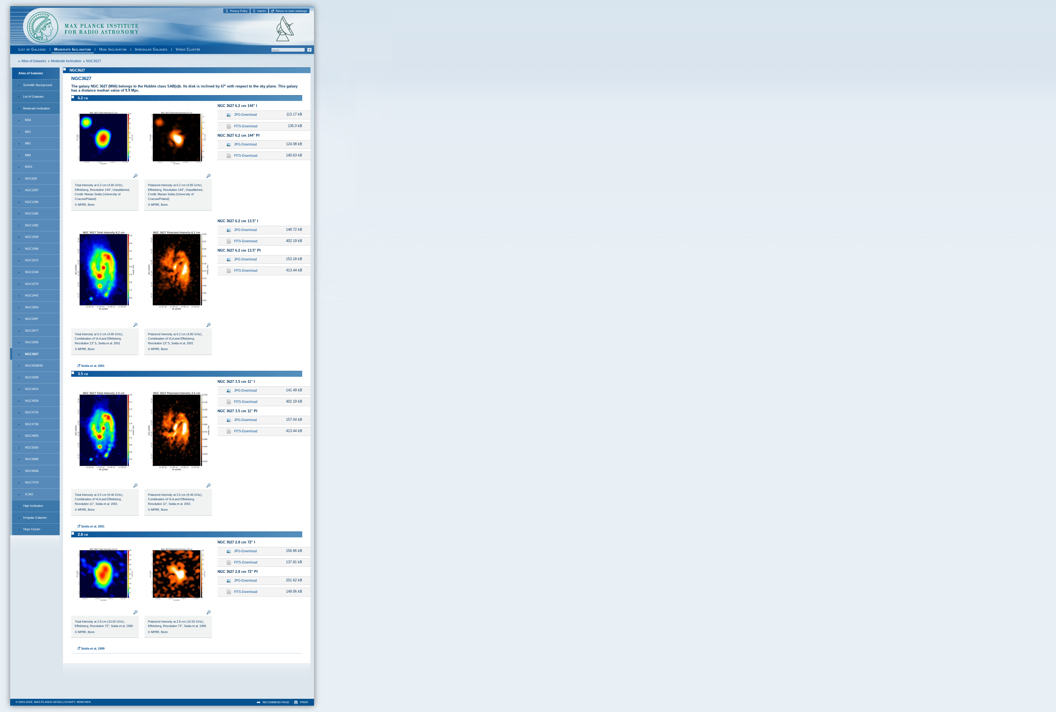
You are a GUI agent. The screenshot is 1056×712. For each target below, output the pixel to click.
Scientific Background (37, 85)
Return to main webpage (291, 10)
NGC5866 (31, 459)
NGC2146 (31, 272)
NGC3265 (31, 342)
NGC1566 (31, 248)
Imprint (261, 10)
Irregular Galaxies (151, 49)
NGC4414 (31, 389)
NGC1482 (31, 225)
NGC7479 (31, 482)
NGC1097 (31, 190)
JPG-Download (245, 115)
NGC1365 (31, 213)
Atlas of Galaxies (30, 73)
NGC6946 (31, 470)
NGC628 (31, 178)
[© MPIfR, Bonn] (105, 170)
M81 (28, 143)
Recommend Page (276, 702)
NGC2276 (31, 283)
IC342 (29, 494)
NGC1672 (31, 260)
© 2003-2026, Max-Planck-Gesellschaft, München (53, 701)
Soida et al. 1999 (93, 648)
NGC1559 (31, 236)
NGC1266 (31, 202)
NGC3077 (31, 330)
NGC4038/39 (34, 365)
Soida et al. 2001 (93, 365)
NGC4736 (31, 424)
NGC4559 (31, 400)
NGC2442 (31, 295)
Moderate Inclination (72, 49)
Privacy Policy (239, 10)
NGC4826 (31, 435)
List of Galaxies (32, 49)
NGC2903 (31, 307)
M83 (28, 155)
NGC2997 (31, 318)
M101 (28, 166)
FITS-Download (245, 126)
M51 (28, 131)
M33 (28, 120)
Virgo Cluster (188, 49)
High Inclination (113, 49)
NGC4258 (31, 377)
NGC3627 (31, 354)
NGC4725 (31, 412)
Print (304, 702)
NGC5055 (31, 447)
